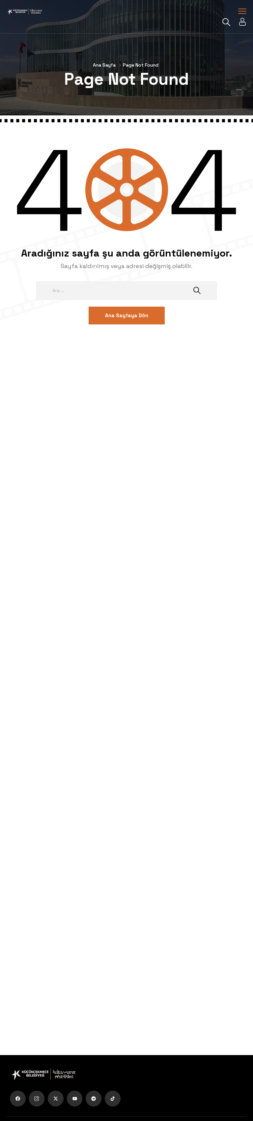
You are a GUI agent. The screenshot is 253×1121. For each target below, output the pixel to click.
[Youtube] (75, 1098)
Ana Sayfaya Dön (126, 315)
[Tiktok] (113, 1098)
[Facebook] (18, 1098)
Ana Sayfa (104, 65)
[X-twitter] (56, 1098)
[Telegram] (93, 1098)
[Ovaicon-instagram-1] (37, 1098)
